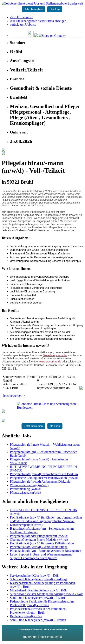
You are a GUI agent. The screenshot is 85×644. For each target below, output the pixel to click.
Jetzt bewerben (33, 9)
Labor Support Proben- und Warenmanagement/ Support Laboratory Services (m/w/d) (41, 556)
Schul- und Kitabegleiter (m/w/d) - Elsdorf (37, 597)
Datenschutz (46, 636)
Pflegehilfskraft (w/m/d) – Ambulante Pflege (38, 547)
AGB (58, 636)
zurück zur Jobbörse (23, 24)
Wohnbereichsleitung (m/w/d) (29, 485)
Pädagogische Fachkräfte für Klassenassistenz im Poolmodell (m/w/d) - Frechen (42, 603)
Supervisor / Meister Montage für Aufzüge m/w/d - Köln (46, 594)
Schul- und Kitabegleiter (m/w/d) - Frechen (38, 620)
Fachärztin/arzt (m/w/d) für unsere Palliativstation (42, 543)
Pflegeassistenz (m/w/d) (25, 492)
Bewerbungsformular (55, 355)
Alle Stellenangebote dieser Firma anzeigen (38, 21)
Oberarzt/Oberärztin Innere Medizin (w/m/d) (39, 539)
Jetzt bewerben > (14, 395)
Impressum (30, 636)
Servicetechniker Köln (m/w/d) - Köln (34, 575)
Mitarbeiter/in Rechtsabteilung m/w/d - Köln (38, 590)
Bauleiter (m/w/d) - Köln (26, 616)
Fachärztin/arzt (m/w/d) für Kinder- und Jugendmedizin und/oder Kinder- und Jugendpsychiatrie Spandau (46, 519)
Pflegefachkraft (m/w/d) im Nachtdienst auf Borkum (44, 474)
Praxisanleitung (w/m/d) (25, 489)
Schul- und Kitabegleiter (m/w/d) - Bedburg (38, 579)
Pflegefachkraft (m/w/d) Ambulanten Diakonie (40, 481)
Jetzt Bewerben (33, 426)
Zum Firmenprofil (21, 17)
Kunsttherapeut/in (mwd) (26, 525)
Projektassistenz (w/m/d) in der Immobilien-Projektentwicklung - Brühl (38, 610)
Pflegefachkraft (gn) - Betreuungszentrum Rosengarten (45, 550)
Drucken (55, 9)
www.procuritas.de (50, 361)
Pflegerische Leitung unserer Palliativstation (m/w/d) (44, 478)
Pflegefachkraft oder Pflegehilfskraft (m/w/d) (39, 536)
